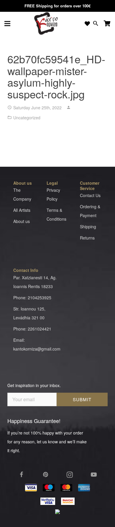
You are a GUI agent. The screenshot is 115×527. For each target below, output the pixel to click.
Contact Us (90, 195)
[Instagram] (69, 474)
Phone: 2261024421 (32, 329)
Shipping (88, 226)
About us (21, 221)
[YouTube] (93, 474)
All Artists (21, 210)
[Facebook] (21, 474)
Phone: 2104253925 (32, 297)
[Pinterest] (45, 474)
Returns (87, 238)
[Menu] (7, 23)
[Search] (95, 23)
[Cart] (107, 23)
